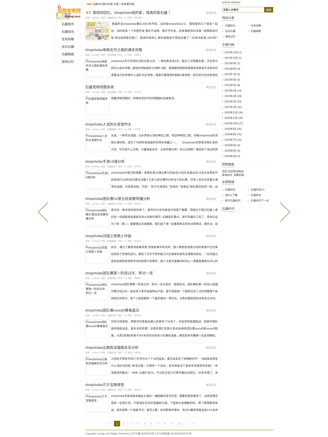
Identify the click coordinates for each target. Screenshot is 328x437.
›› (193, 423)
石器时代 (230, 189)
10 (179, 423)
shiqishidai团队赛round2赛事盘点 (112, 310)
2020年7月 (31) (233, 139)
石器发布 (256, 195)
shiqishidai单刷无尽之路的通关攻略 (113, 50)
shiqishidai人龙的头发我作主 (108, 124)
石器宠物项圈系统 (99, 87)
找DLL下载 (231, 195)
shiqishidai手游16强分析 (105, 161)
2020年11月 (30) (233, 117)
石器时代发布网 (68, 11)
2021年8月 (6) (232, 68)
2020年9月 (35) (233, 128)
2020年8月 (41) (233, 134)
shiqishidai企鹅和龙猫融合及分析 (112, 347)
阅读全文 (211, 12)
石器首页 (68, 24)
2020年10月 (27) (233, 123)
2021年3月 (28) (233, 96)
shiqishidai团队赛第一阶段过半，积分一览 (119, 273)
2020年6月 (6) (232, 145)
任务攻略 (68, 39)
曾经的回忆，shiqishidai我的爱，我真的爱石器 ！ (132, 13)
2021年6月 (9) (232, 79)
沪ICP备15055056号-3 (143, 433)
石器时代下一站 (260, 200)
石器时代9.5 (257, 189)
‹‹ (110, 423)
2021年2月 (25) (233, 101)
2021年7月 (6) (232, 74)
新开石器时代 (233, 200)
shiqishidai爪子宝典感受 (104, 385)
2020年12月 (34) (233, 112)
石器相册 (68, 54)
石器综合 (68, 31)
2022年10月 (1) (233, 52)
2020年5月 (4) (232, 150)
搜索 (268, 10)
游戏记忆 (68, 62)
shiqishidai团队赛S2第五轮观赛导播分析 (117, 199)
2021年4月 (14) (233, 90)
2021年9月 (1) (232, 63)
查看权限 (239, 174)
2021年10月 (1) (233, 57)
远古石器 (68, 46)
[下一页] (284, 211)
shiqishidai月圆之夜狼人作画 (108, 236)
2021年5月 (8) (232, 85)
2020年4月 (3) (232, 156)
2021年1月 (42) (233, 106)
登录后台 (227, 174)
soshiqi (95, 17)
